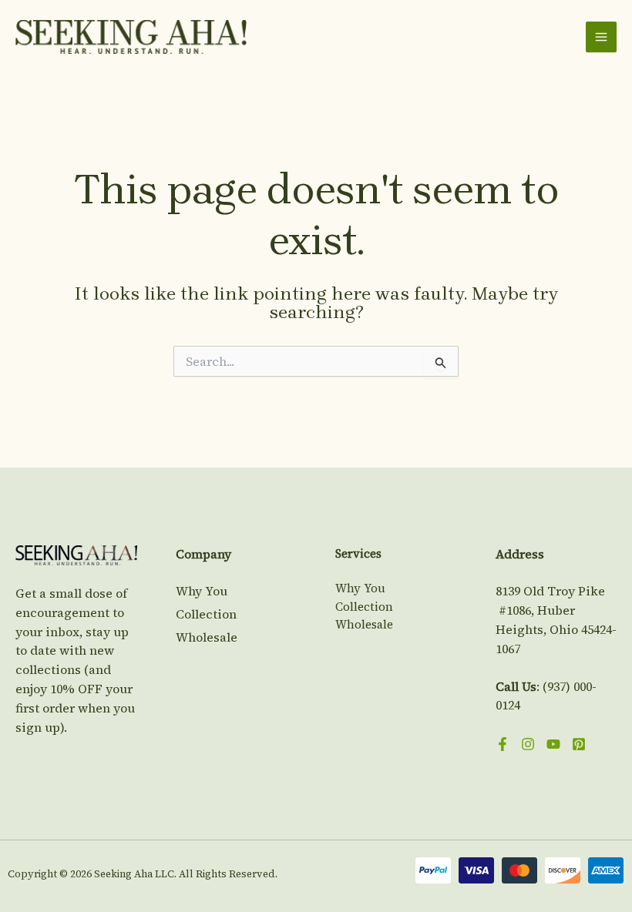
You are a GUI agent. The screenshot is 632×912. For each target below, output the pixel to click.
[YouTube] (553, 744)
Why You (201, 590)
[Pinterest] (579, 744)
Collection (206, 613)
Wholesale (206, 637)
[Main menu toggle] (601, 37)
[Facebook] (502, 744)
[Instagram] (528, 744)
